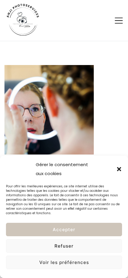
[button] (119, 169)
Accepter (64, 229)
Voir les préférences (64, 262)
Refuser (64, 246)
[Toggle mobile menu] (119, 20)
